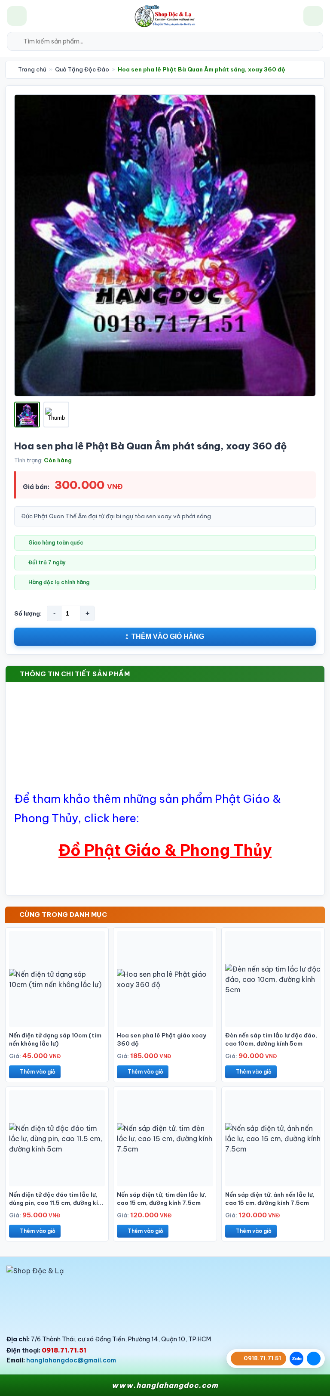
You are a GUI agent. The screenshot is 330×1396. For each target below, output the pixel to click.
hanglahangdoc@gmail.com (71, 1360)
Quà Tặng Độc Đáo (82, 69)
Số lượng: (28, 613)
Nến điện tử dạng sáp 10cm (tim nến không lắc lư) (55, 1039)
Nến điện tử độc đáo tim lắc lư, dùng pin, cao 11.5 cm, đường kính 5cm (57, 1203)
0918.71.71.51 (64, 1350)
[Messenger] (314, 1358)
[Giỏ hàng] (313, 16)
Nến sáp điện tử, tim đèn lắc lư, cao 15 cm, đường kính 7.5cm (161, 1199)
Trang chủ (31, 69)
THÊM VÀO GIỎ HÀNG (167, 636)
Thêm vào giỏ (37, 1071)
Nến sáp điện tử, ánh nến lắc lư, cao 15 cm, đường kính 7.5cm (270, 1199)
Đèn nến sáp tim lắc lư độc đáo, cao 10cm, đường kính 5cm (271, 1039)
